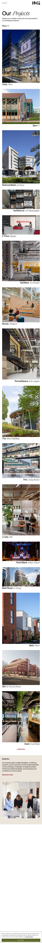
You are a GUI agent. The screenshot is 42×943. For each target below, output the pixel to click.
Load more (21, 749)
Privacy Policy (29, 936)
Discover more (7, 775)
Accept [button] (21, 940)
